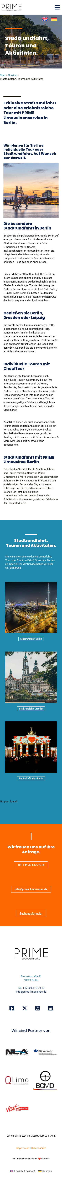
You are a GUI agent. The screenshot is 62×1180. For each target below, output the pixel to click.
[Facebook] (11, 1008)
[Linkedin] (50, 1008)
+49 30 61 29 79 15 (33, 987)
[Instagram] (37, 1008)
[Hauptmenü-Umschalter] (57, 7)
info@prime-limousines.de (31, 991)
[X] (24, 1008)
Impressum (22, 1148)
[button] (31, 639)
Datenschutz (38, 1148)
